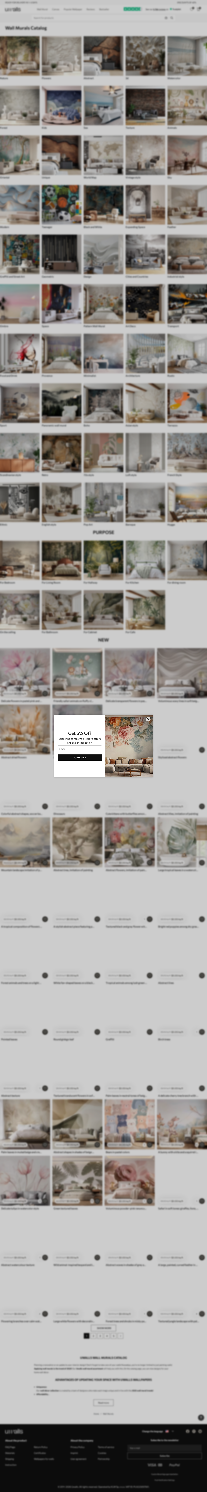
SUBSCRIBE (80, 757)
